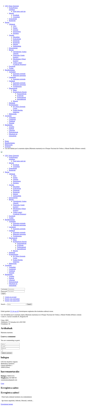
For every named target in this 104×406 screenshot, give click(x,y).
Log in (3, 293)
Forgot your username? (12, 299)
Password (4, 291)
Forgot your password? (12, 301)
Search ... (4, 304)
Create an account (10, 297)
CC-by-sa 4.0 (14, 311)
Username (4, 289)
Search (29, 304)
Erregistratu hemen (7, 404)
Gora (2, 383)
